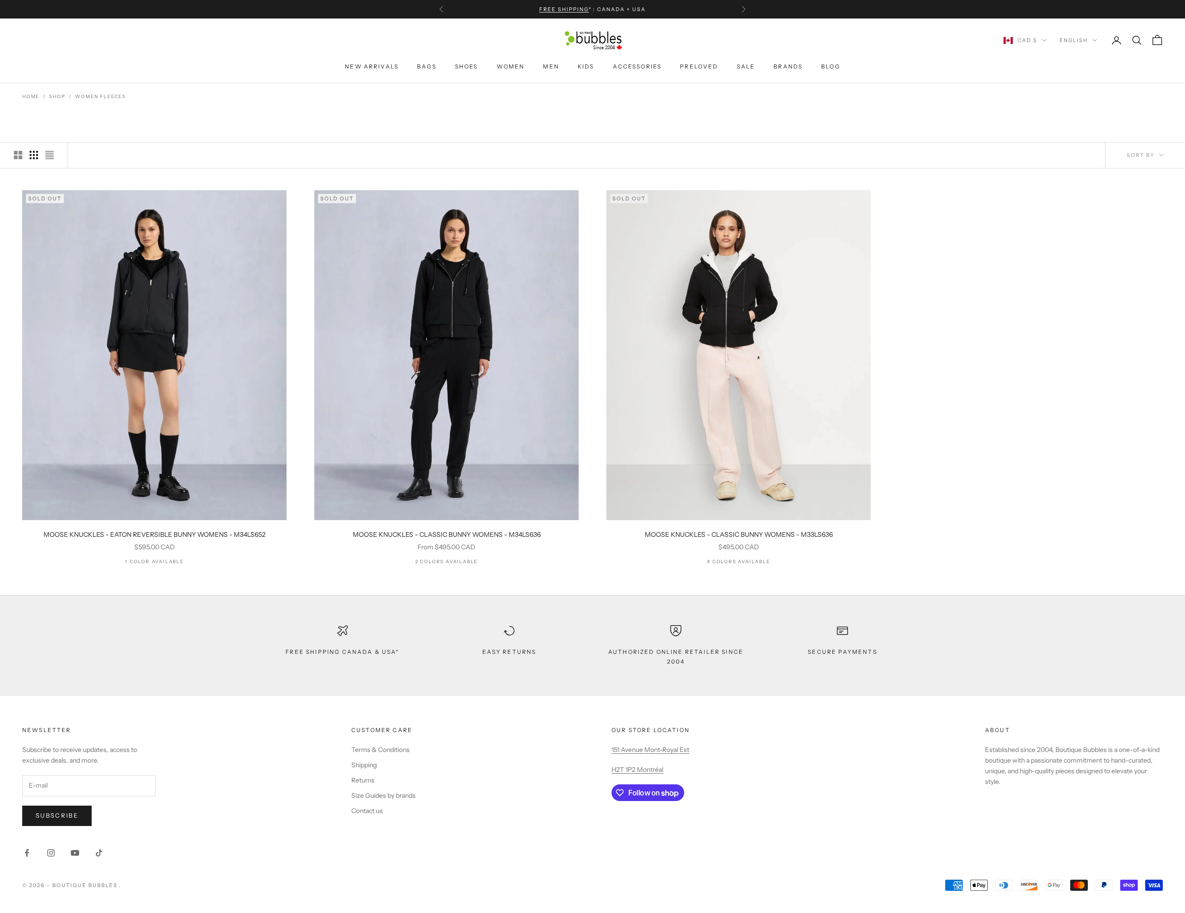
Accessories (637, 66)
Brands (788, 66)
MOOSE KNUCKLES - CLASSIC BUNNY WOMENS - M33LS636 (739, 534)
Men (551, 66)
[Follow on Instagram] (51, 852)
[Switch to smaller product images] (34, 155)
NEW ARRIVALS (372, 66)
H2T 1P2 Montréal (637, 769)
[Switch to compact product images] (49, 155)
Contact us (367, 811)
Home (30, 96)
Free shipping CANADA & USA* (342, 651)
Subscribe (57, 815)
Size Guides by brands (383, 795)
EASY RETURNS (509, 651)
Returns (362, 780)
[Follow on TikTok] (99, 852)
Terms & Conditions (380, 749)
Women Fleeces (100, 96)
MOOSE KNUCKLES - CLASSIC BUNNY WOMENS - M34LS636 (447, 534)
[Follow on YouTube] (75, 852)
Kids (586, 66)
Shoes (466, 66)
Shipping (364, 765)
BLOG (830, 66)
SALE (746, 66)
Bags (427, 66)
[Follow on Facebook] (26, 852)
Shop (57, 96)
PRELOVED (699, 66)
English (1074, 40)
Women (511, 66)
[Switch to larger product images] (18, 155)
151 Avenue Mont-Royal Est (650, 749)
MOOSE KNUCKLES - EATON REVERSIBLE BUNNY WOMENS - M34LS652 (155, 534)
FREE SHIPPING (564, 9)
